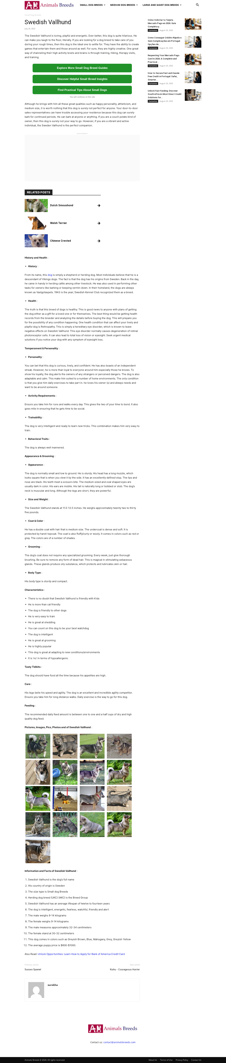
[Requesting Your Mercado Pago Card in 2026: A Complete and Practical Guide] (193, 59)
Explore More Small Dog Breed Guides (82, 68)
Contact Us (196, 1060)
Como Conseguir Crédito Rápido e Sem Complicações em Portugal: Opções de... (164, 41)
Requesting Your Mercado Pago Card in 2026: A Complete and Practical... (163, 58)
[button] (197, 5)
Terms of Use (166, 1060)
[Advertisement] (82, 158)
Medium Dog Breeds (122, 4)
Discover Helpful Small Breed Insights (82, 79)
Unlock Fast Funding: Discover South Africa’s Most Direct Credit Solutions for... (164, 94)
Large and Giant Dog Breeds (161, 4)
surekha (53, 985)
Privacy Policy (182, 1060)
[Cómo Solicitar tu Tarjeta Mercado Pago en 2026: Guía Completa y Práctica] (193, 24)
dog (50, 274)
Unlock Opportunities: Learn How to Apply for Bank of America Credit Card (81, 954)
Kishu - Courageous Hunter (125, 969)
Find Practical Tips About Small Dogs (82, 90)
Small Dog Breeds (91, 4)
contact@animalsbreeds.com (119, 1042)
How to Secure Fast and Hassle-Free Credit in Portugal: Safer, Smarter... (164, 76)
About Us (153, 1060)
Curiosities (153, 30)
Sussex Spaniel (33, 969)
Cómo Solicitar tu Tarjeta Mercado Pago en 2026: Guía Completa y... (162, 23)
